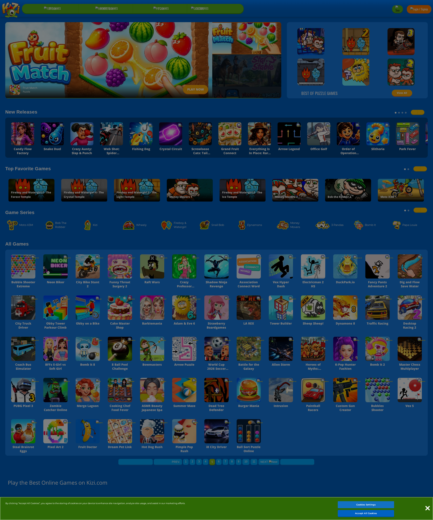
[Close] (427, 508)
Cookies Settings (366, 504)
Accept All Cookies (366, 513)
